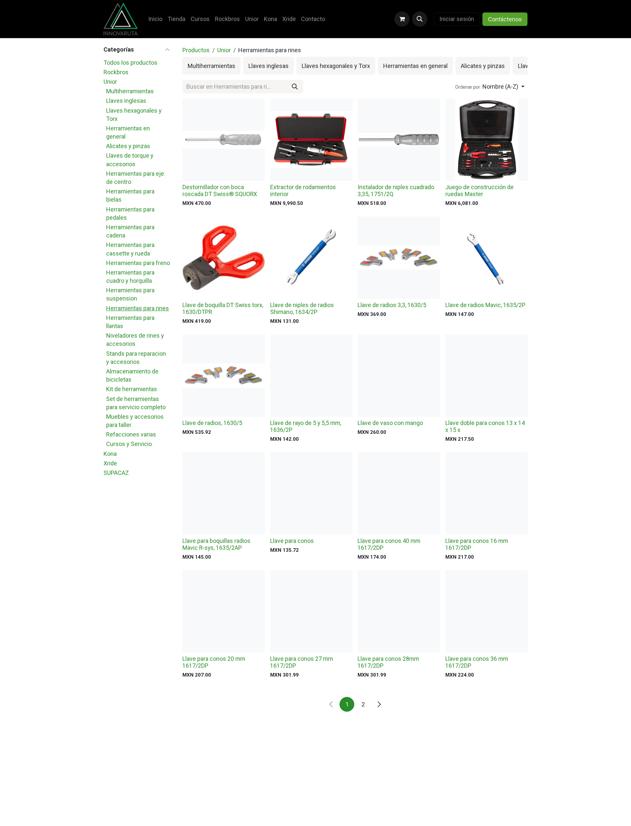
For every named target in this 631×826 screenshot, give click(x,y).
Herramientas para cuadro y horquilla (130, 276)
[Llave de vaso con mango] (399, 375)
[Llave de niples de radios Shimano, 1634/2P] (311, 257)
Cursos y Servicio (129, 443)
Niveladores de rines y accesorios (135, 339)
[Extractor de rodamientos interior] (311, 140)
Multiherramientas (130, 91)
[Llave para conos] (311, 493)
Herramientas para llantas (130, 321)
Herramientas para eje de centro (135, 177)
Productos (196, 50)
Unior (110, 81)
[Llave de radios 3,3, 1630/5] (399, 257)
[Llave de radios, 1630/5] (223, 375)
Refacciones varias (131, 434)
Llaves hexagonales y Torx (134, 114)
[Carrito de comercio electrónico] (401, 19)
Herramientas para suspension (130, 294)
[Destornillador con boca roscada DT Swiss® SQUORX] (223, 140)
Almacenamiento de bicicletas (132, 375)
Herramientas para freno (138, 262)
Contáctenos (505, 19)
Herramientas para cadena (130, 231)
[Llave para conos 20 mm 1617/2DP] (223, 611)
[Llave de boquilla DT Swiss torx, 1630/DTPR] (223, 257)
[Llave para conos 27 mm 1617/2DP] (311, 611)
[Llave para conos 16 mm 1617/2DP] (486, 493)
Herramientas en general (128, 132)
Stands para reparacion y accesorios (136, 357)
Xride (110, 463)
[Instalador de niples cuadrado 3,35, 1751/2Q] (399, 140)
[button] (419, 19)
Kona (110, 453)
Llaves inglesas (126, 100)
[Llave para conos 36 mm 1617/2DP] (486, 611)
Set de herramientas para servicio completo (136, 403)
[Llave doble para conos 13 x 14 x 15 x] (486, 375)
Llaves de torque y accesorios (129, 159)
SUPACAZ (116, 472)
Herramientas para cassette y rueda (130, 249)
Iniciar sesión (456, 18)
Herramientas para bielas (130, 195)
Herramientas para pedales (130, 213)
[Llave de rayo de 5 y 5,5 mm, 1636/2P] (311, 375)
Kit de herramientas (131, 389)
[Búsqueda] (294, 86)
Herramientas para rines (137, 308)
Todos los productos (130, 62)
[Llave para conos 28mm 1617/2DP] (399, 611)
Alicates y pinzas (128, 146)
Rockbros (116, 72)
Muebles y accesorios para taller (135, 420)
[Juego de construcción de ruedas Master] (486, 140)
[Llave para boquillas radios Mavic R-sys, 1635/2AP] (223, 493)
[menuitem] (155, 19)
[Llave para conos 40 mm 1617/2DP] (399, 493)
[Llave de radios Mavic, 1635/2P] (486, 257)
